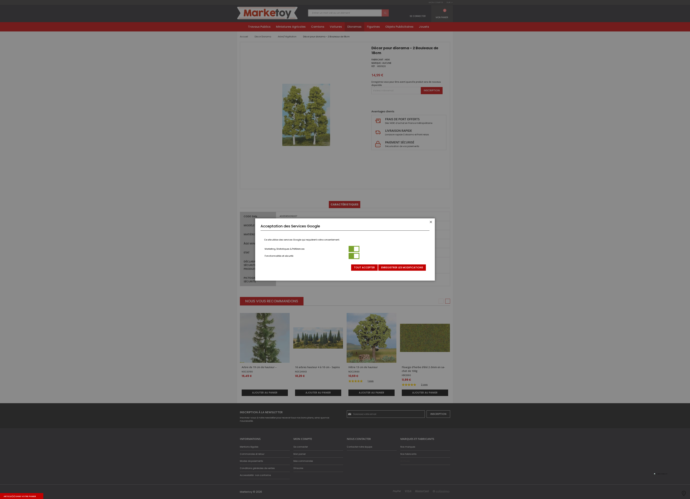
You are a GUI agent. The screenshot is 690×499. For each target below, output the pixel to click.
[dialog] (345, 249)
